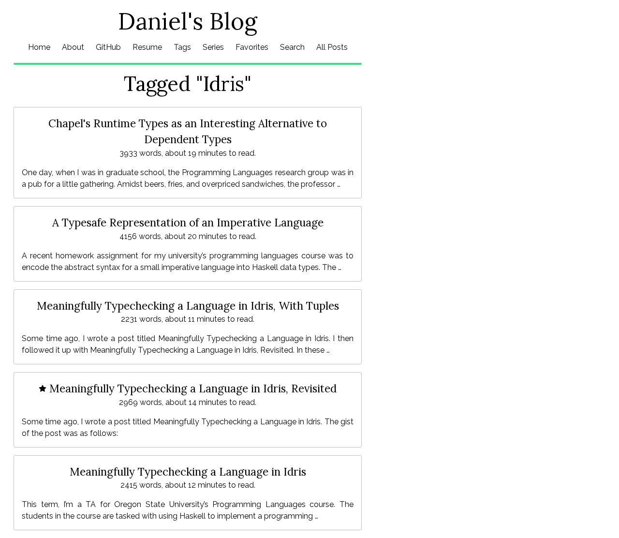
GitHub (108, 47)
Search (292, 47)
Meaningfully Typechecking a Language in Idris (188, 471)
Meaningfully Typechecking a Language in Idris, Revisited (191, 388)
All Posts (332, 47)
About (73, 47)
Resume (147, 47)
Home (39, 47)
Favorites (252, 47)
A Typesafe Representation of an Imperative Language (188, 222)
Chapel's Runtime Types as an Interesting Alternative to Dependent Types (187, 131)
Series (213, 47)
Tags (182, 47)
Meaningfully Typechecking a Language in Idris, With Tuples (188, 306)
